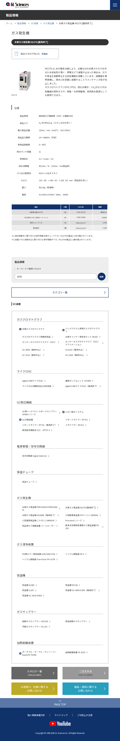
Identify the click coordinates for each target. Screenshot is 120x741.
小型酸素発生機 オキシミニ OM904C (81, 515)
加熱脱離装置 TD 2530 (75, 652)
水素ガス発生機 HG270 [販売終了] (80, 507)
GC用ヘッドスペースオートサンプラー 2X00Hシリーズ (39, 413)
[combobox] (60, 276)
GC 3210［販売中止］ (32, 355)
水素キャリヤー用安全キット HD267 (81, 336)
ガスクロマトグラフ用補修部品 (36, 336)
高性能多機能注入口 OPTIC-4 (36, 430)
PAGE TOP (60, 704)
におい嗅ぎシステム (74, 411)
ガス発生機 (48, 23)
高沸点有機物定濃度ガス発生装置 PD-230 (82, 527)
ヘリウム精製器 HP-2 (74, 554)
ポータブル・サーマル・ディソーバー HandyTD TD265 (39, 653)
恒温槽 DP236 (71, 585)
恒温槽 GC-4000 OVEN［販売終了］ (81, 590)
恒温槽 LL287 (28, 590)
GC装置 (34, 23)
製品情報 (21, 23)
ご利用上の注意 (84, 715)
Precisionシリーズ (73, 520)
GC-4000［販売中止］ (32, 349)
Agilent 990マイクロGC (32, 380)
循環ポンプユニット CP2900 (78, 380)
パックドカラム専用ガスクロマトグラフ (82, 330)
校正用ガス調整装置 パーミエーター (38, 525)
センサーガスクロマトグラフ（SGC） (39, 342)
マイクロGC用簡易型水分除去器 (36, 386)
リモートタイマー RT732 (76, 419)
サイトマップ (61, 715)
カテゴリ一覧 (60, 292)
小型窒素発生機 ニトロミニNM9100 (38, 520)
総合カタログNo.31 (34, 53)
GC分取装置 (27, 419)
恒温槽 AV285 (28, 585)
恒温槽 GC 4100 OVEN (32, 595)
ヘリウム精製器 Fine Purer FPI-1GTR (38, 559)
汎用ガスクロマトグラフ (33, 329)
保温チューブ (28, 481)
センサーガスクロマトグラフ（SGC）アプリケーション (82, 343)
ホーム (9, 23)
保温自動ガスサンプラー (76, 621)
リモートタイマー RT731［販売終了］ (39, 425)
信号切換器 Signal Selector (34, 455)
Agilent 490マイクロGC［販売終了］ (81, 386)
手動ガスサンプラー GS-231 (35, 626)
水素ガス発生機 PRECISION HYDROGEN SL (39, 508)
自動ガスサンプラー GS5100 (35, 621)
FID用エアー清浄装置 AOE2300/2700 (38, 554)
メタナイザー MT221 (74, 425)
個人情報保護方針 (36, 715)
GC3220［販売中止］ (75, 349)
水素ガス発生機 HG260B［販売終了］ (39, 515)
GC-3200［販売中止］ (75, 355)
